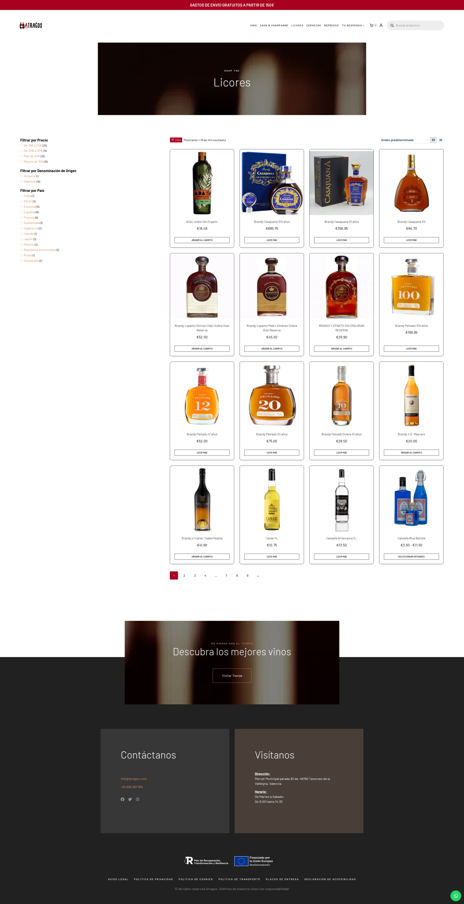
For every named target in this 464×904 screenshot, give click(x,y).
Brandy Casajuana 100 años (272, 221)
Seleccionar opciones (411, 556)
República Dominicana (39, 250)
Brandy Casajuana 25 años (341, 221)
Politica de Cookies (196, 879)
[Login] (381, 25)
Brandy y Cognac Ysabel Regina (202, 538)
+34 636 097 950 (132, 787)
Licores (297, 25)
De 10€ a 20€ (33, 145)
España (29, 212)
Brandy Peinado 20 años (272, 434)
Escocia (29, 207)
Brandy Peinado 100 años (411, 325)
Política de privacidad (153, 879)
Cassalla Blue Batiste (411, 538)
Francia (29, 217)
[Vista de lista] (441, 140)
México (29, 244)
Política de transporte (239, 879)
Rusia (28, 255)
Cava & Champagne (274, 25)
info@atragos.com (134, 779)
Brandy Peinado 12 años (202, 434)
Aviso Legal (118, 879)
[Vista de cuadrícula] (433, 140)
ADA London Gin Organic (202, 221)
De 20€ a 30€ (33, 151)
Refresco (331, 25)
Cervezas (313, 25)
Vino (253, 25)
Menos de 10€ (33, 161)
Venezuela (31, 261)
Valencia (30, 181)
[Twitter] (130, 799)
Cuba (27, 196)
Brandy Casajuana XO (411, 221)
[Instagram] (137, 799)
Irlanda (29, 234)
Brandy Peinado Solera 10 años (342, 434)
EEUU (28, 201)
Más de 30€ (32, 156)
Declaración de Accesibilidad (330, 879)
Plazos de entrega (282, 879)
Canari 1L (272, 538)
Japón (28, 239)
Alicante (30, 176)
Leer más (272, 240)
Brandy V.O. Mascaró (411, 434)
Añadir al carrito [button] (202, 240)
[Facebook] (123, 799)
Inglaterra (31, 228)
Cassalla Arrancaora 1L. (341, 538)
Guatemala (31, 223)
